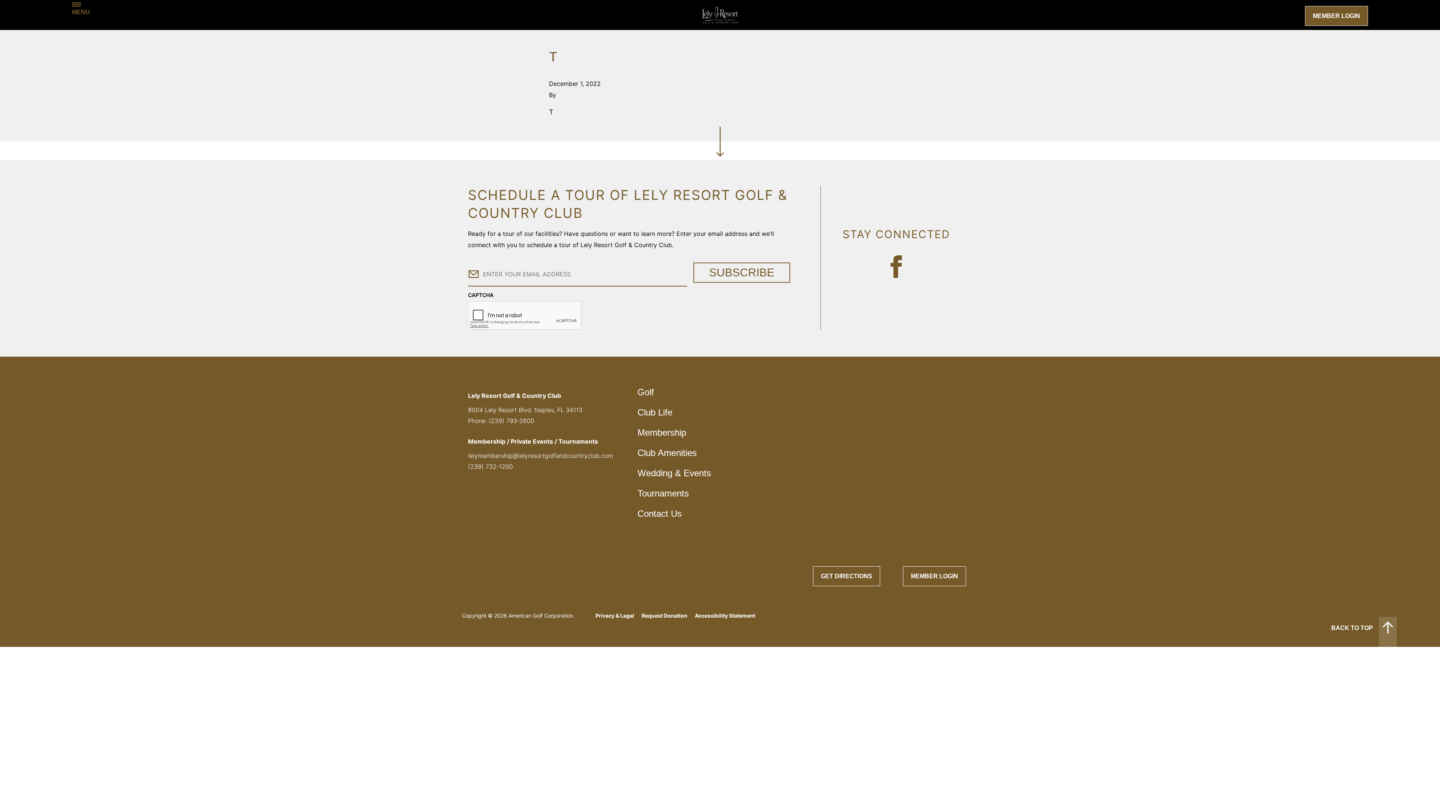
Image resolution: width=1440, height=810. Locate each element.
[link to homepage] (720, 15)
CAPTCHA (481, 295)
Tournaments (663, 493)
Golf (646, 392)
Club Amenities (667, 453)
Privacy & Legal (615, 615)
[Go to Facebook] (896, 266)
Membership (662, 433)
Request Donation (664, 615)
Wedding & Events (674, 473)
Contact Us (660, 513)
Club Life (655, 412)
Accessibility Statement (725, 615)
